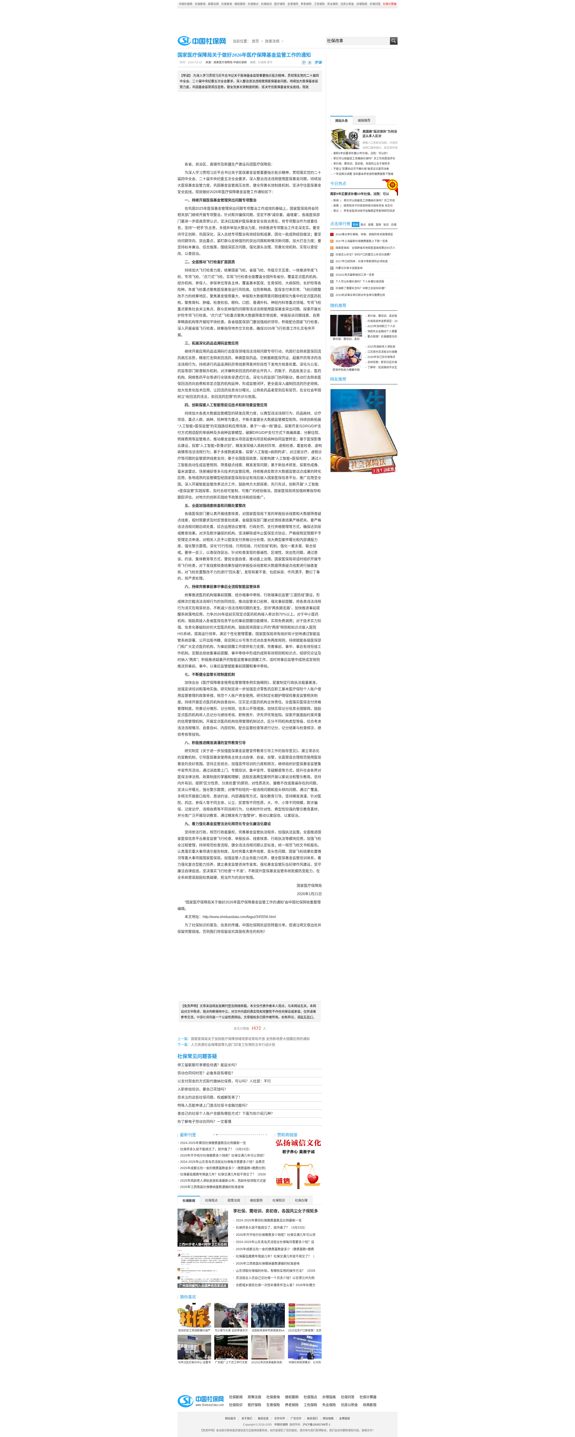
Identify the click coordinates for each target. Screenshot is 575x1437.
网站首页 (230, 1418)
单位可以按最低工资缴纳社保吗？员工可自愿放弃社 (364, 158)
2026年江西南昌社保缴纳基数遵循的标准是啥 (212, 1187)
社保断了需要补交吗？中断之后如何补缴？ (361, 288)
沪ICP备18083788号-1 (316, 1424)
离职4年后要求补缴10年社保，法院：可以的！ (361, 153)
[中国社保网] (201, 1395)
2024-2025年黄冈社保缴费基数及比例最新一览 (213, 1143)
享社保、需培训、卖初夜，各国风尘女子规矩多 (275, 1211)
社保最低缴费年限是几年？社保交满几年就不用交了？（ (275, 1256)
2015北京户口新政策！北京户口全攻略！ (304, 1331)
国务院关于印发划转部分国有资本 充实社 (368, 205)
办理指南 (361, 4)
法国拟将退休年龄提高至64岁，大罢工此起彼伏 (268, 1331)
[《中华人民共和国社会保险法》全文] (364, 390)
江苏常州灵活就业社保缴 (382, 351)
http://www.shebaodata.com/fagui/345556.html (239, 917)
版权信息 (263, 1418)
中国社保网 (185, 4)
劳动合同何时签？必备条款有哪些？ (206, 1073)
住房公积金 (347, 4)
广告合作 (296, 1418)
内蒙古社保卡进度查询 (349, 268)
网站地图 (328, 1418)
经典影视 (369, 1405)
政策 (336, 205)
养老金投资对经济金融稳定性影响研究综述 (369, 210)
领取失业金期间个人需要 (382, 331)
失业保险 (332, 4)
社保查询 (226, 4)
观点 (336, 210)
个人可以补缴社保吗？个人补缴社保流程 (360, 281)
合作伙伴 (279, 1418)
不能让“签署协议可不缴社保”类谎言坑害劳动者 (361, 168)
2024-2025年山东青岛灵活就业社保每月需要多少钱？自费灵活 (222, 1162)
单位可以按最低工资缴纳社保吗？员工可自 (369, 200)
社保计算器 (368, 1397)
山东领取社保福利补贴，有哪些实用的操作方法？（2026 (275, 1270)
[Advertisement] (287, 21)
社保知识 (266, 4)
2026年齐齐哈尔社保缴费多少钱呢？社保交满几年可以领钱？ (223, 1155)
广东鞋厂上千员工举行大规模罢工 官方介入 (231, 1362)
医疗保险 (279, 4)
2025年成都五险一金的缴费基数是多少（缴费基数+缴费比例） (223, 1168)
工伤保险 (319, 4)
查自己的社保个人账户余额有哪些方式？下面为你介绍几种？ (225, 1113)
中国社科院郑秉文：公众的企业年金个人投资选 (305, 1362)
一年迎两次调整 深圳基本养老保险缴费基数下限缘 (363, 174)
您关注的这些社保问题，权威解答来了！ (209, 1097)
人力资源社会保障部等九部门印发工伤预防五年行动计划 (233, 1044)
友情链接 (344, 1418)
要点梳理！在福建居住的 (382, 336)
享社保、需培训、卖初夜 (382, 316)
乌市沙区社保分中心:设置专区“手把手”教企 (194, 1362)
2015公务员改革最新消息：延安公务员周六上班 (268, 1362)
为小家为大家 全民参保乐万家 (231, 1331)
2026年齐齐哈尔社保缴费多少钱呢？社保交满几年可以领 (275, 1234)
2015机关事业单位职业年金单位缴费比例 (360, 295)
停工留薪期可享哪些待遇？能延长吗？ (208, 1065)
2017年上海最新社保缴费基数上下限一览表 (362, 241)
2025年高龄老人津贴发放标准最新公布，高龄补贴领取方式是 (223, 1180)
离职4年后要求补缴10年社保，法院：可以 (359, 194)
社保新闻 (200, 4)
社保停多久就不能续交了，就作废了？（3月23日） (216, 1149)
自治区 (200, 164)
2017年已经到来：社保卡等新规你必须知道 (362, 261)
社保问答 (375, 4)
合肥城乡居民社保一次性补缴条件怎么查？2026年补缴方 (275, 1285)
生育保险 (293, 4)
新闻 (336, 200)
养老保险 (306, 4)
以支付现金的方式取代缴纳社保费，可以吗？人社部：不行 (224, 1081)
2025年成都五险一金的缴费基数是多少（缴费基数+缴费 (275, 1249)
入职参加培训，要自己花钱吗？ (202, 1089)
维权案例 (239, 4)
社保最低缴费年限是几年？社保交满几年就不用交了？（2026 (223, 1174)
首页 (255, 41)
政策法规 (213, 4)
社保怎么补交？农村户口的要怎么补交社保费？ (364, 254)
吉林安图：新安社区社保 (382, 362)
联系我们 (312, 1418)
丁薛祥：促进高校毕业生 (382, 367)
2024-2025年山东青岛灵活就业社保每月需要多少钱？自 (275, 1242)
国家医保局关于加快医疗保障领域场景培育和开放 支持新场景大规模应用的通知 (250, 1039)
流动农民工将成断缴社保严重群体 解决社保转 (194, 1331)
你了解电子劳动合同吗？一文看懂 (204, 1122)
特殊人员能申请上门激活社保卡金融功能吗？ (213, 1105)
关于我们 (246, 1418)
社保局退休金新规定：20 (382, 321)
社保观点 (253, 4)
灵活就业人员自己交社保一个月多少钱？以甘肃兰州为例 (275, 1278)
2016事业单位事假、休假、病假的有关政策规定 (364, 234)
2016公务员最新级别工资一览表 (355, 274)
